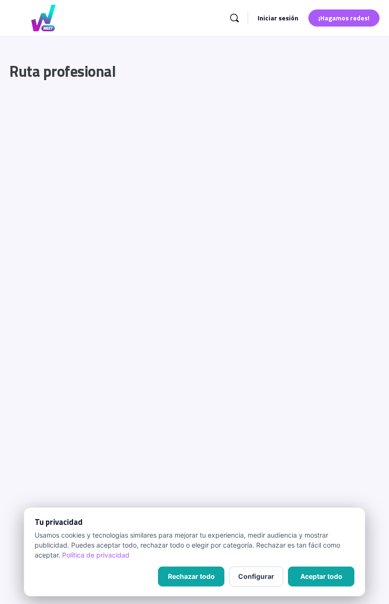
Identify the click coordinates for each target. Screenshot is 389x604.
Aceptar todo (321, 576)
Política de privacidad (96, 555)
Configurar (256, 576)
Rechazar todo (191, 576)
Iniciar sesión (278, 18)
